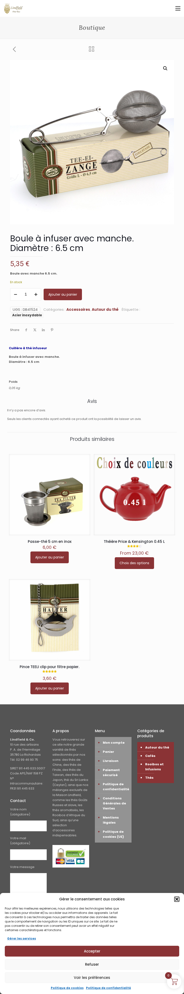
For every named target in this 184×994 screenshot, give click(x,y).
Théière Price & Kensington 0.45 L (134, 541)
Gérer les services (21, 938)
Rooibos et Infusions (154, 767)
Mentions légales (111, 820)
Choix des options (134, 563)
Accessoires (78, 309)
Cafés (150, 756)
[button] (176, 899)
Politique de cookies (67, 988)
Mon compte (114, 742)
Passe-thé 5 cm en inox (49, 541)
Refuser (92, 964)
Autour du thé (105, 309)
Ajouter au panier (62, 294)
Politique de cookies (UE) (113, 834)
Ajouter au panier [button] (49, 557)
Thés (149, 777)
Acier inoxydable (27, 315)
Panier (108, 751)
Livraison (110, 761)
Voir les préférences (92, 977)
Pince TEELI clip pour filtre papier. (49, 666)
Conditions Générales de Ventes (114, 803)
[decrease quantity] (15, 294)
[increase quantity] (36, 294)
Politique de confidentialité (108, 988)
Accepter (92, 951)
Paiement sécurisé (111, 772)
